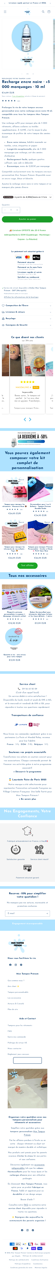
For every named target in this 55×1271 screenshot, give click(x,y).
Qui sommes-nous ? (16, 981)
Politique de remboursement (33, 1256)
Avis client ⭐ (13, 986)
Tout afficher (27, 566)
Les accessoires (14, 998)
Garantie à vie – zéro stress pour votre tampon (15, 656)
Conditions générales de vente (21, 1267)
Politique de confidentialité (19, 1260)
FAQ (10, 1031)
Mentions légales (41, 1267)
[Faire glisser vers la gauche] (22, 74)
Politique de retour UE (17, 1043)
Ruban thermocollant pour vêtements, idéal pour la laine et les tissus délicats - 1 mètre (40, 614)
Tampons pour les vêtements (20, 1025)
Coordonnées (38, 1264)
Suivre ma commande (17, 1037)
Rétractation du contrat (27, 1060)
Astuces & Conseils (16, 1004)
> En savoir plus (27, 799)
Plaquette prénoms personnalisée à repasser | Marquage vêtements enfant (14, 614)
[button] (5, 12)
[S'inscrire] (47, 914)
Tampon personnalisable (18, 992)
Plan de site (13, 1009)
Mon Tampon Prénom (18, 1253)
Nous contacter (14, 1049)
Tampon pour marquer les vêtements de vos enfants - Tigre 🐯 (14, 549)
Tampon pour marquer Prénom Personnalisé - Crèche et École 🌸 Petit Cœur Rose (40, 549)
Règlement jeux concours (18, 1054)
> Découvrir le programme (27, 772)
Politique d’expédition (23, 1264)
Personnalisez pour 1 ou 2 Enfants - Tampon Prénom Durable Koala (40, 506)
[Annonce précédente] (5, 3)
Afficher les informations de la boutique (21, 297)
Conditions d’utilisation (39, 1260)
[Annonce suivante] (50, 3)
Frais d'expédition (18, 96)
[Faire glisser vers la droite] (33, 74)
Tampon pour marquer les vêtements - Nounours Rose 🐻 (14, 505)
